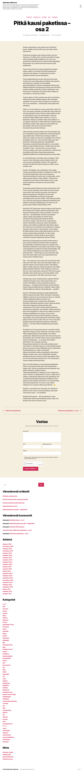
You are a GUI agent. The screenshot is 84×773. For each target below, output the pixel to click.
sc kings (44, 17)
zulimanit (55, 17)
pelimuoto (6, 690)
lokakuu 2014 (7, 567)
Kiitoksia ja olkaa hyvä (10, 496)
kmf (4, 663)
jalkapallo (36, 17)
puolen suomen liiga (9, 694)
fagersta (5, 620)
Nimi (24, 444)
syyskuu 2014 (7, 569)
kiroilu (5, 660)
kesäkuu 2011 (7, 594)
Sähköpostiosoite (47, 444)
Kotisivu (25, 450)
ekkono (5, 618)
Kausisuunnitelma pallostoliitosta (13, 503)
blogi (4, 615)
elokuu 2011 (7, 589)
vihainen (5, 733)
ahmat (5, 611)
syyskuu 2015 (7, 553)
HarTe (5, 629)
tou (4, 715)
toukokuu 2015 (7, 560)
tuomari (5, 717)
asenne (5, 613)
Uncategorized (7, 724)
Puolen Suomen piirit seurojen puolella (15, 499)
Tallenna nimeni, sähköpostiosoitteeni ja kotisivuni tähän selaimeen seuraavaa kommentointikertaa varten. (41, 458)
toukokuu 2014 (8, 573)
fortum (5, 622)
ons (4, 676)
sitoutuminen (7, 710)
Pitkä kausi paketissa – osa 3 (22, 530)
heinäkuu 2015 (7, 555)
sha (4, 706)
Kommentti (26, 431)
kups (4, 669)
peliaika (5, 688)
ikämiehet (6, 638)
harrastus (6, 627)
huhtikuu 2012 (7, 585)
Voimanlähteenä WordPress (27, 769)
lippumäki (6, 674)
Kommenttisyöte (8, 757)
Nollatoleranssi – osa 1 (17, 520)
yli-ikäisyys (6, 739)
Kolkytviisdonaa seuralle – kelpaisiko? (15, 509)
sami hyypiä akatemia (10, 701)
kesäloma (6, 654)
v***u (5, 726)
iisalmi (5, 636)
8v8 (4, 606)
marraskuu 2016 (8, 546)
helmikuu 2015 (7, 564)
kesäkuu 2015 (7, 557)
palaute (5, 681)
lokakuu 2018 (7, 544)
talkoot (5, 712)
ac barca (29, 17)
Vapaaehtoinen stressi (10, 506)
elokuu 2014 (7, 571)
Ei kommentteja (57, 35)
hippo (4, 633)
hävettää (5, 631)
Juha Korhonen (34, 35)
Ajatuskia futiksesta (10, 2)
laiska (4, 672)
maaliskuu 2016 (8, 551)
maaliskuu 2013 (8, 578)
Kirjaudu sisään (8, 752)
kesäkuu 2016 (7, 548)
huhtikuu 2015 (7, 562)
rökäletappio (7, 697)
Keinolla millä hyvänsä (17, 527)
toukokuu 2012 (7, 582)
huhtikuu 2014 (7, 576)
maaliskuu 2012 (8, 587)
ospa (4, 679)
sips (49, 17)
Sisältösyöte (7, 754)
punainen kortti (8, 692)
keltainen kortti (8, 649)
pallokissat (6, 683)
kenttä (5, 651)
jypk (4, 647)
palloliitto (6, 685)
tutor (4, 721)
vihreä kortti (7, 735)
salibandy (6, 699)
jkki (4, 642)
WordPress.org (8, 759)
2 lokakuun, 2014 (45, 35)
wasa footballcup (8, 737)
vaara (4, 728)
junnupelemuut (8, 645)
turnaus (5, 719)
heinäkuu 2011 (7, 591)
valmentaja (6, 730)
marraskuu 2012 (8, 580)
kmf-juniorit (6, 665)
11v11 (4, 604)
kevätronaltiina (7, 656)
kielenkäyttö (7, 658)
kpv (4, 667)
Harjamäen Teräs (8, 624)
